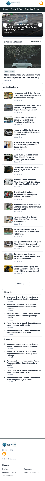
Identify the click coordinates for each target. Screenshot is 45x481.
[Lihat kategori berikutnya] (41, 9)
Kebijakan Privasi (9, 472)
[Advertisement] (22, 414)
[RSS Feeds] (41, 3)
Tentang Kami (7, 475)
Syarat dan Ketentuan (32, 472)
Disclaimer (28, 469)
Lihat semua (35, 42)
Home (5, 9)
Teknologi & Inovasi (33, 9)
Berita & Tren (17, 9)
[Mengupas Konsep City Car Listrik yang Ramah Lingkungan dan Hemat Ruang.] (22, 63)
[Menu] (4, 3)
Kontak (5, 469)
